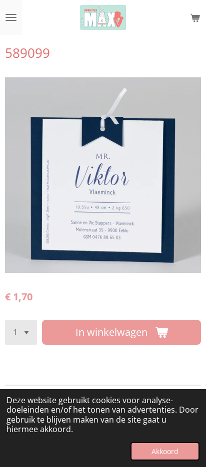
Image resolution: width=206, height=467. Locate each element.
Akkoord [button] (165, 451)
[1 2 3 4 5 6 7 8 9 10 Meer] (21, 332)
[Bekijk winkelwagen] (195, 17)
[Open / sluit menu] (11, 17)
